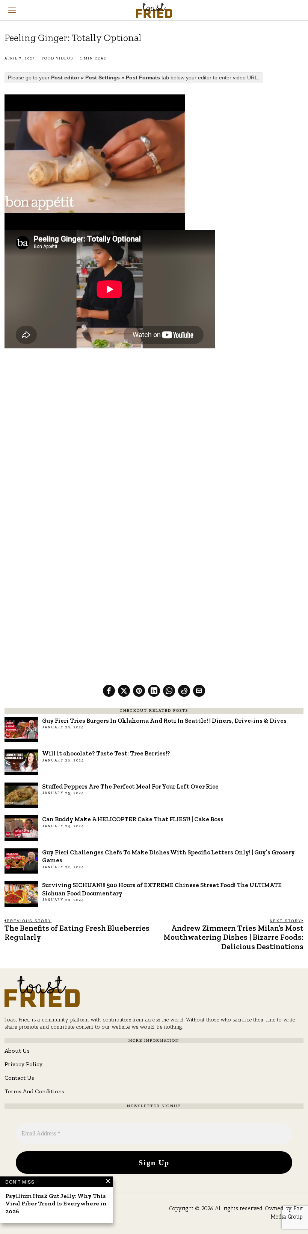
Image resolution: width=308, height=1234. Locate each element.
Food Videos (57, 58)
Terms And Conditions (34, 1091)
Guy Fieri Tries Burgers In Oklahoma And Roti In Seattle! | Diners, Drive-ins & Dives (164, 720)
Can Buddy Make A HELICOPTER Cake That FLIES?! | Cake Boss (132, 819)
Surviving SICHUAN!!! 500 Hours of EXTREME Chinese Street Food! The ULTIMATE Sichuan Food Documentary (162, 889)
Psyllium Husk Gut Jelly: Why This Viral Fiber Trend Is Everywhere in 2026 (56, 1203)
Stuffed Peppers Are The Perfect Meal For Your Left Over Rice (130, 786)
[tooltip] (109, 691)
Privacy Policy (23, 1064)
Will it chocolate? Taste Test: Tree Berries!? (106, 753)
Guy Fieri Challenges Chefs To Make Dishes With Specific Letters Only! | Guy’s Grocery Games (168, 856)
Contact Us (19, 1077)
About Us (17, 1050)
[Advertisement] (154, 410)
